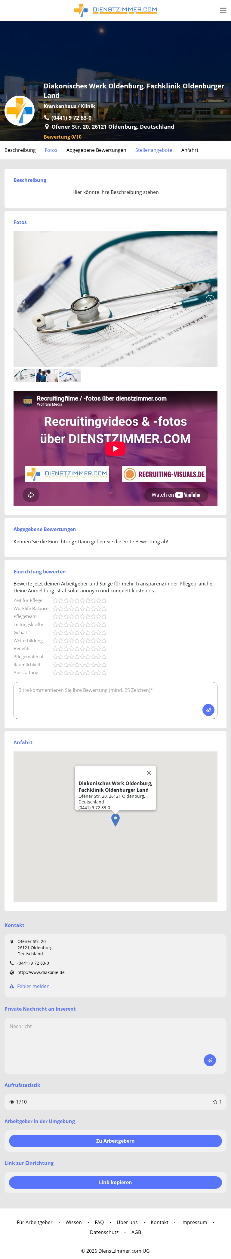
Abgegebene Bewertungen (96, 150)
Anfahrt (190, 150)
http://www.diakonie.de (41, 972)
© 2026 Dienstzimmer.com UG (115, 1251)
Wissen (74, 1222)
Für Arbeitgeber (35, 1222)
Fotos (51, 150)
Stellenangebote (153, 150)
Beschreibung (20, 150)
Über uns (127, 1222)
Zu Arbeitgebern (115, 1141)
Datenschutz (104, 1232)
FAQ (99, 1222)
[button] (115, 820)
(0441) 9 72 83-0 (33, 963)
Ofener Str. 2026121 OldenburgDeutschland (35, 947)
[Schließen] (149, 773)
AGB (136, 1232)
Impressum (194, 1222)
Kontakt (159, 1222)
